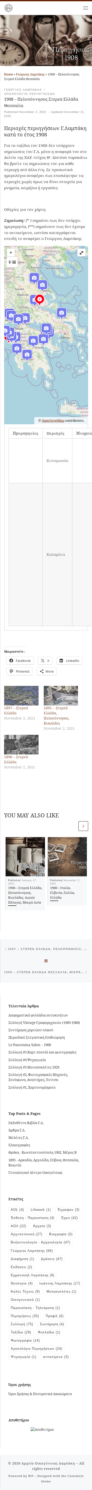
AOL (17, 1210)
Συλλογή (22, 1324)
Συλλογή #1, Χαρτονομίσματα (31, 1087)
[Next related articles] (83, 826)
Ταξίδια (21, 1332)
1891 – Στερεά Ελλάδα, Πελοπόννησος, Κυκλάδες (57, 715)
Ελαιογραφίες (19, 1145)
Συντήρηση (52, 1324)
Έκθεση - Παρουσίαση (32, 1218)
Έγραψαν (68, 1210)
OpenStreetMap (53, 420)
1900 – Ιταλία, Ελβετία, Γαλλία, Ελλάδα (62, 892)
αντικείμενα (56, 1357)
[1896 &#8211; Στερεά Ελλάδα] (21, 744)
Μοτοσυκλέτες (61, 1291)
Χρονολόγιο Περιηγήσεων (36, 1349)
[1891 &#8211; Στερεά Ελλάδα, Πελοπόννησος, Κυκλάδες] (61, 695)
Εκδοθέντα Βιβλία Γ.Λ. (26, 1123)
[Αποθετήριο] (42, 1429)
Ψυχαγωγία (23, 1357)
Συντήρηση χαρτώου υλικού (30, 1030)
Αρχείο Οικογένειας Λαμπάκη (48, 1463)
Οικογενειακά (25, 1300)
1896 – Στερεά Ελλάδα (16, 759)
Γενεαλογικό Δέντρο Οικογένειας (35, 1172)
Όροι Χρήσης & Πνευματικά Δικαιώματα (40, 1394)
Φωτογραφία (25, 1340)
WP (30, 1476)
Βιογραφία (61, 1234)
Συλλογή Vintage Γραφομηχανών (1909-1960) (44, 1022)
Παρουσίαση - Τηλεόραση (35, 1308)
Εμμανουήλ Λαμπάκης (32, 1275)
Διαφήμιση (22, 1259)
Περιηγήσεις (25, 1316)
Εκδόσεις (21, 1267)
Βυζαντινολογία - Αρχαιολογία (40, 1242)
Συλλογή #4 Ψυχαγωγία (27, 1060)
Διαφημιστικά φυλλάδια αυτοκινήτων (38, 1015)
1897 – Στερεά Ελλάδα (16, 710)
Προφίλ (55, 1316)
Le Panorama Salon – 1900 (29, 1045)
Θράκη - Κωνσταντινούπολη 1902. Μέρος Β (42, 1152)
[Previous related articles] (73, 826)
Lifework (41, 1210)
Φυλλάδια (49, 1332)
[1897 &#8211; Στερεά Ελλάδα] (21, 695)
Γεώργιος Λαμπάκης (30, 74)
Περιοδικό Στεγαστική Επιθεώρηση (36, 1037)
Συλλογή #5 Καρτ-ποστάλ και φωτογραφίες (42, 1052)
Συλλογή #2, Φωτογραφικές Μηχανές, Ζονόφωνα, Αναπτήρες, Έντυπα (38, 1077)
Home (8, 74)
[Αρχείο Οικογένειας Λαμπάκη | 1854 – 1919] (8, 7)
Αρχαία (42, 1226)
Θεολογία (22, 1283)
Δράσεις (52, 1259)
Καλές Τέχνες (25, 1291)
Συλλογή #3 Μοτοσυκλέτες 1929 (33, 1067)
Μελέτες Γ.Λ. (18, 1137)
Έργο (69, 1218)
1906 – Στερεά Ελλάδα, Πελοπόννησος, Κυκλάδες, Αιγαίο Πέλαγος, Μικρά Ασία (25, 895)
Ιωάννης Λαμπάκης (59, 1283)
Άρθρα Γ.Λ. (16, 1130)
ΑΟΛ (18, 1226)
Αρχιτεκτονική (26, 1234)
